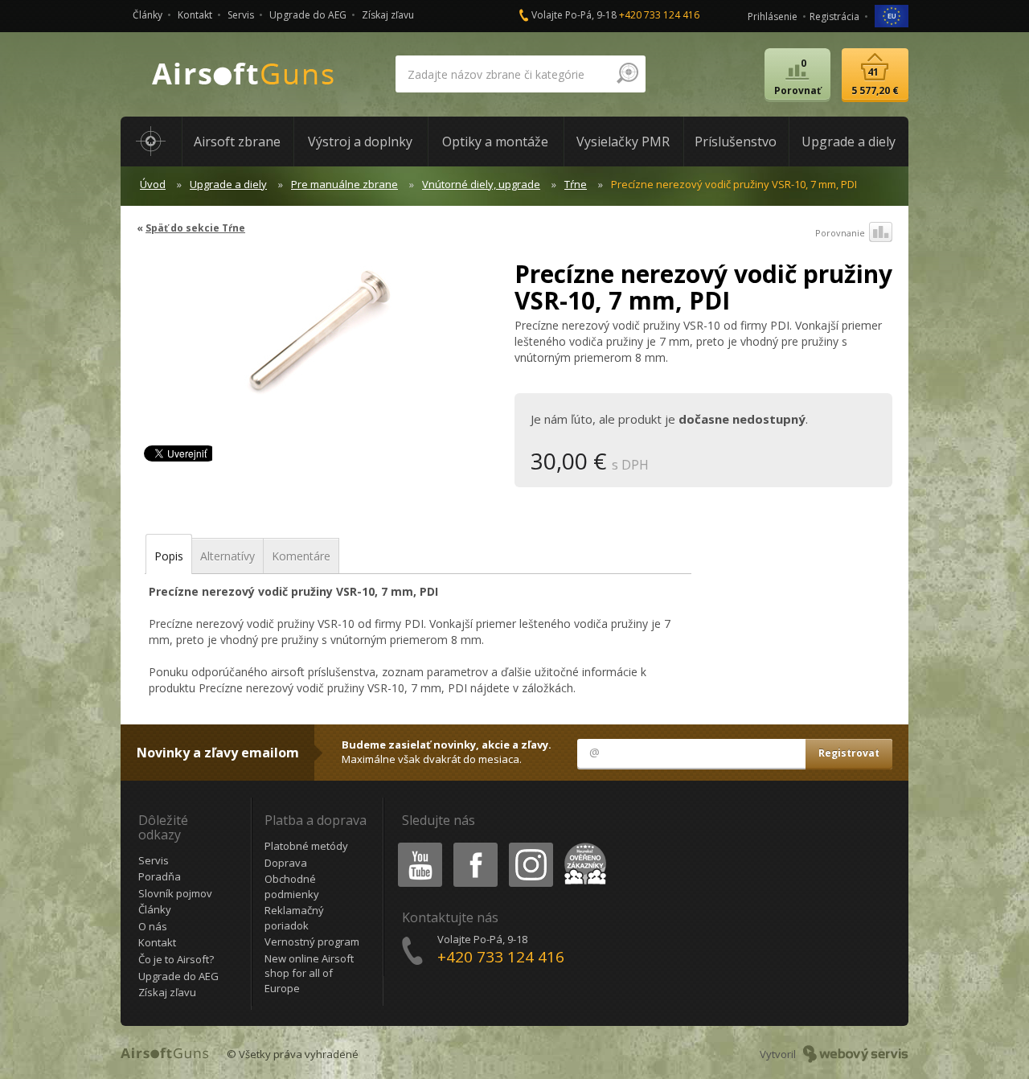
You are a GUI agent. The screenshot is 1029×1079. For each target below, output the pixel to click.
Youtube (416, 845)
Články (147, 15)
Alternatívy (227, 556)
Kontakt (195, 15)
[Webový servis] (855, 1054)
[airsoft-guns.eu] (891, 15)
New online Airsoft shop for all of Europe (309, 973)
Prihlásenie (772, 16)
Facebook (474, 845)
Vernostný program (311, 941)
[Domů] (151, 141)
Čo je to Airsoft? (176, 959)
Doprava (285, 862)
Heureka (582, 845)
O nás (152, 926)
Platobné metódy (306, 846)
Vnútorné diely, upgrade (481, 184)
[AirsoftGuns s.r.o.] (244, 74)
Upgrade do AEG (307, 15)
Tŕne (575, 184)
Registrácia (834, 16)
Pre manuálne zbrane (344, 184)
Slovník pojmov (175, 893)
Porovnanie (840, 233)
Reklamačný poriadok (294, 918)
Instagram (530, 845)
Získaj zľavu (388, 15)
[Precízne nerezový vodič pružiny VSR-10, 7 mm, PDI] (319, 340)
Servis (241, 15)
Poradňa (159, 876)
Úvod (153, 184)
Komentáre (301, 556)
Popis (168, 556)
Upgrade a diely (228, 184)
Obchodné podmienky (291, 886)
